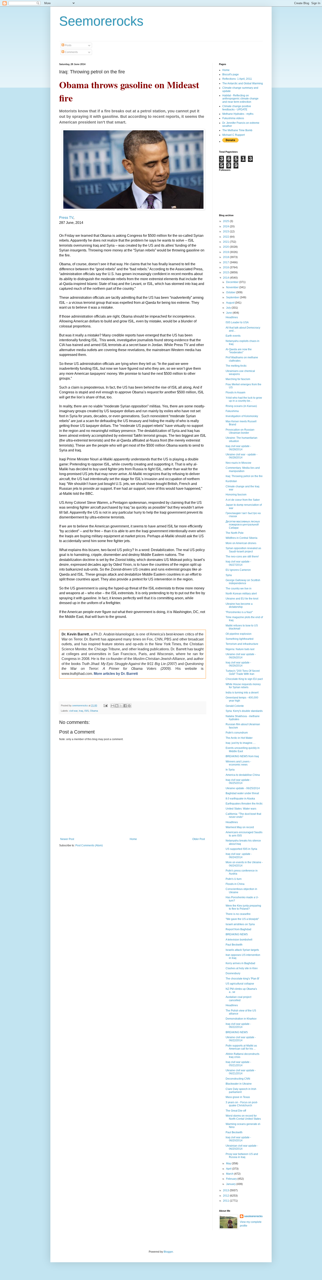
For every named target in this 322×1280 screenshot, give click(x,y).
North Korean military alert (241, 593)
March (230, 1173)
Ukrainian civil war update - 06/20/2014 (242, 1147)
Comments (71, 52)
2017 (226, 262)
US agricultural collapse (240, 983)
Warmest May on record (240, 827)
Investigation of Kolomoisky (242, 416)
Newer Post (67, 839)
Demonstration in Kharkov (241, 1018)
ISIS (86, 710)
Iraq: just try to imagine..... (241, 742)
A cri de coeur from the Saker (243, 499)
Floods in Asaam (235, 392)
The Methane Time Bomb (237, 130)
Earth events (233, 335)
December (232, 282)
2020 (226, 246)
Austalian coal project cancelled (238, 998)
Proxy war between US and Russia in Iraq (242, 1156)
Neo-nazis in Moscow (238, 462)
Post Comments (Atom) (89, 845)
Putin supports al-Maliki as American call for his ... (241, 1047)
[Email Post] (105, 705)
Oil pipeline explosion (238, 633)
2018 (226, 257)
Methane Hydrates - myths (237, 113)
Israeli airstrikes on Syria (240, 924)
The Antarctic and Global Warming (242, 83)
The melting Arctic (236, 365)
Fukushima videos (233, 118)
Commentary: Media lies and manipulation (243, 469)
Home (133, 839)
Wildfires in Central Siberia (241, 537)
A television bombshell (239, 939)
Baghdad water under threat (242, 793)
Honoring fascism (236, 494)
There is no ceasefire (238, 914)
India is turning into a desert (242, 692)
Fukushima (232, 411)
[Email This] (112, 706)
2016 (226, 267)
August (230, 302)
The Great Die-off (236, 1110)
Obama (94, 710)
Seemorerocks (101, 21)
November (232, 287)
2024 (226, 226)
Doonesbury (233, 973)
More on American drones (241, 543)
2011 (226, 1200)
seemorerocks (253, 1216)
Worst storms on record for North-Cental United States (243, 1117)
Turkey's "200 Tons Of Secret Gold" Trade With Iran (243, 672)
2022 (226, 236)
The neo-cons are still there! (242, 556)
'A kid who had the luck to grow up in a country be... (244, 399)
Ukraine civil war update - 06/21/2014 (241, 1072)
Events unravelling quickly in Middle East (243, 749)
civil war (73, 710)
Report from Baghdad (238, 929)
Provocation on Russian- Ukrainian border (240, 431)
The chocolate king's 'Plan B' (242, 978)
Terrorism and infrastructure (242, 643)
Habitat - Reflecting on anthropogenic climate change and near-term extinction (240, 98)
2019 (226, 252)
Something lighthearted (239, 638)
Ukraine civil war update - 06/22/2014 (241, 1039)
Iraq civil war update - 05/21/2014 (238, 1064)
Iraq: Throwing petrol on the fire (244, 476)
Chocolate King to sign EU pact (244, 679)
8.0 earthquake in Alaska (240, 798)
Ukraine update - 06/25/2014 (243, 788)
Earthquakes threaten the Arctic (244, 803)
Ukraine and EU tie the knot (242, 598)
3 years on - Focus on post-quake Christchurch (242, 1104)
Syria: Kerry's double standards (244, 710)
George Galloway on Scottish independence (243, 582)
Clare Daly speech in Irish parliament (241, 1090)
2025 (226, 221)
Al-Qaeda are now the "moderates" (239, 351)
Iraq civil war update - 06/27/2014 (238, 563)
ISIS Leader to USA (237, 322)
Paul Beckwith (234, 944)
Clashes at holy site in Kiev (242, 968)
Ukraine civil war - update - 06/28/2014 (241, 456)
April (229, 1168)
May (229, 1163)
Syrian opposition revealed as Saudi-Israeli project (243, 550)
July (229, 307)
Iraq (81, 710)
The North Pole (235, 532)
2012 (226, 1195)
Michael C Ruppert (233, 134)
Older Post (198, 839)
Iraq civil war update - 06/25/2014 (238, 781)
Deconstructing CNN (238, 1078)
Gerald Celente (235, 705)
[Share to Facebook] (125, 706)
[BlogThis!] (117, 706)
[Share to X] (121, 706)
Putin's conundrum (237, 732)
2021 (226, 241)
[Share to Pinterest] (129, 706)
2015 (226, 272)
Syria (229, 575)
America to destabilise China (243, 774)
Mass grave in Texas (238, 1097)
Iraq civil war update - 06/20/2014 (238, 1139)
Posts (67, 45)
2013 (226, 1190)
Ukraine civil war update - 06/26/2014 (241, 656)
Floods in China (235, 884)
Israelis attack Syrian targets (242, 949)
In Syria (230, 769)
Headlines (232, 317)
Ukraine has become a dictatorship (239, 605)
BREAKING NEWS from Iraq (242, 756)
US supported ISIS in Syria (241, 848)
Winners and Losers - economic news (238, 763)
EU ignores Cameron (238, 569)
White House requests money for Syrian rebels (243, 686)
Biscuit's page (230, 74)
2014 (226, 277)
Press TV (66, 217)
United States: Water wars (241, 808)
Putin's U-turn (234, 878)
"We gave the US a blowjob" (242, 919)
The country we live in (238, 588)
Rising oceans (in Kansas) (241, 406)
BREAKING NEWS (237, 934)
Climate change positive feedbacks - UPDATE (236, 108)
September (233, 297)
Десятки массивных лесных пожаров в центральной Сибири (243, 524)
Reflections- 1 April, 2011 (237, 78)
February (231, 1178)
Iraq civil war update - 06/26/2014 (238, 664)
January (231, 1184)
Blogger (168, 1251)
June (229, 312)
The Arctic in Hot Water (239, 737)
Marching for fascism (238, 379)
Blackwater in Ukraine (239, 1083)
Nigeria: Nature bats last (240, 649)
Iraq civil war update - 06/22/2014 (238, 1025)
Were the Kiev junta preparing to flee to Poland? (243, 907)
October (231, 292)
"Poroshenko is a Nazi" (239, 612)
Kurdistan (231, 481)
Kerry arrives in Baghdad (240, 963)
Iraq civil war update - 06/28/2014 (238, 448)
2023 (226, 231)
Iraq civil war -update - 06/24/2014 (239, 855)
